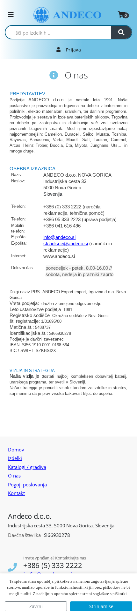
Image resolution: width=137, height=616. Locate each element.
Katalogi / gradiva (27, 467)
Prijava (73, 50)
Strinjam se (101, 606)
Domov (16, 449)
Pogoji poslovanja (27, 484)
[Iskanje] (121, 32)
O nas (14, 475)
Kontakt (16, 493)
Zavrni (36, 606)
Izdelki (15, 458)
